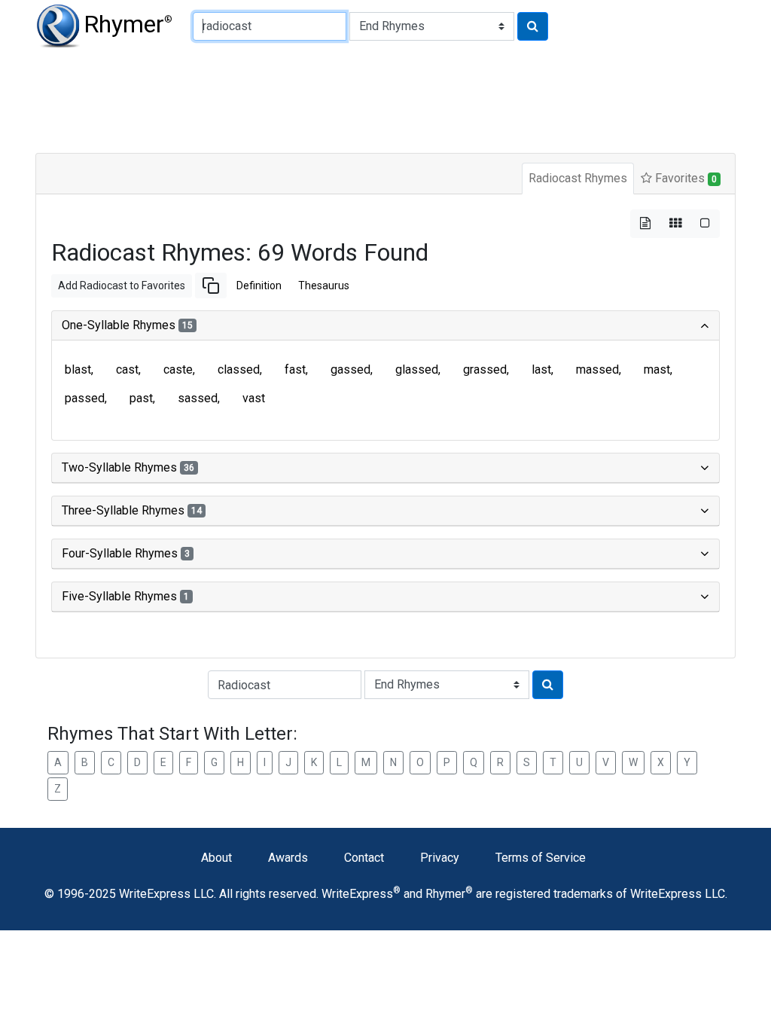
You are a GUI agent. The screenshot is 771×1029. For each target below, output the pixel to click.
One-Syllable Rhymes (127, 325)
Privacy (439, 857)
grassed (485, 369)
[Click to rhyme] (532, 26)
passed (85, 398)
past (141, 398)
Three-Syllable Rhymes (132, 510)
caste (178, 369)
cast (127, 369)
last (541, 369)
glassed (416, 369)
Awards (288, 857)
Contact (364, 857)
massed (597, 369)
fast (295, 369)
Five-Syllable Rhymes (125, 596)
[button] (211, 285)
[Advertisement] (385, 98)
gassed (350, 369)
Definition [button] (259, 285)
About (216, 857)
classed (239, 369)
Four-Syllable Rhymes (126, 553)
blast (78, 369)
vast (253, 398)
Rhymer (128, 24)
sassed (198, 398)
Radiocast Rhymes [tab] (578, 178)
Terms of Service (540, 857)
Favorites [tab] (684, 178)
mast (657, 369)
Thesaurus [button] (323, 285)
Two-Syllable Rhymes (128, 467)
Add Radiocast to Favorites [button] (121, 285)
